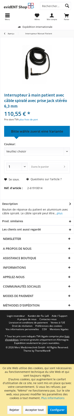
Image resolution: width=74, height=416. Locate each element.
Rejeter (14, 410)
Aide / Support (59, 316)
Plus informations (53, 398)
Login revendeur (16, 316)
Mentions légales (59, 329)
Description (10, 204)
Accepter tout (34, 410)
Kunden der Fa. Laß (38, 316)
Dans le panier (40, 166)
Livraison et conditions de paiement (28, 322)
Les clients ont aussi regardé (21, 229)
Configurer (57, 410)
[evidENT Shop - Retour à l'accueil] (18, 6)
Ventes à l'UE (58, 322)
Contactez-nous (48, 319)
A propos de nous (27, 319)
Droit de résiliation (22, 326)
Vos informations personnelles (22, 329)
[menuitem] (66, 17)
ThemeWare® (43, 350)
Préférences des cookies (48, 326)
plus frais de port (28, 119)
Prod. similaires (12, 221)
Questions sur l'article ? (46, 179)
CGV (44, 329)
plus (60, 213)
